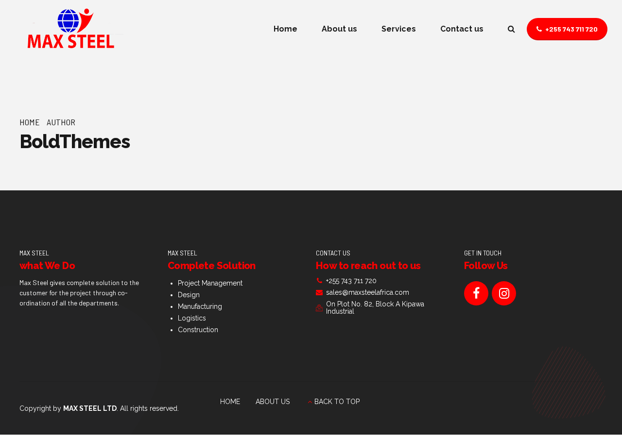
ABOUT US (273, 401)
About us (339, 29)
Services (398, 29)
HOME (230, 401)
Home (285, 29)
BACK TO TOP (337, 401)
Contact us (462, 29)
